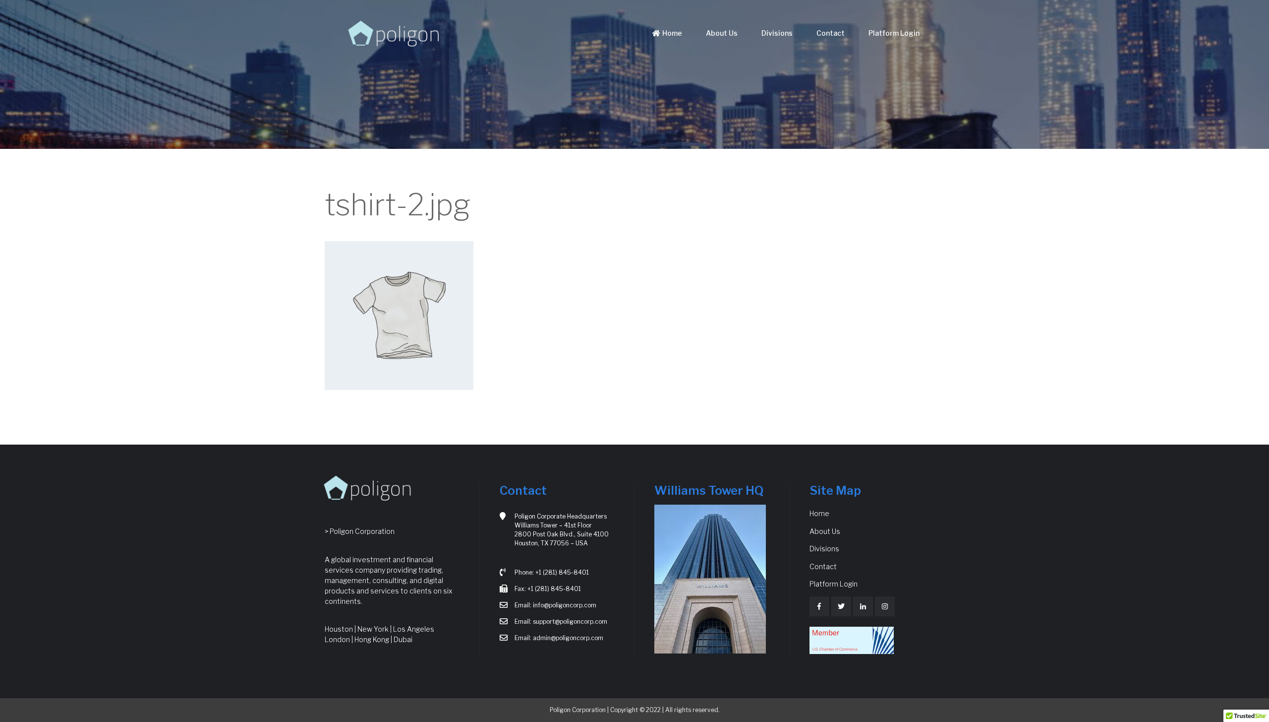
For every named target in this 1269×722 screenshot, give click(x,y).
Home (672, 33)
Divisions (777, 33)
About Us (722, 33)
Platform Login (894, 33)
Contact (830, 33)
